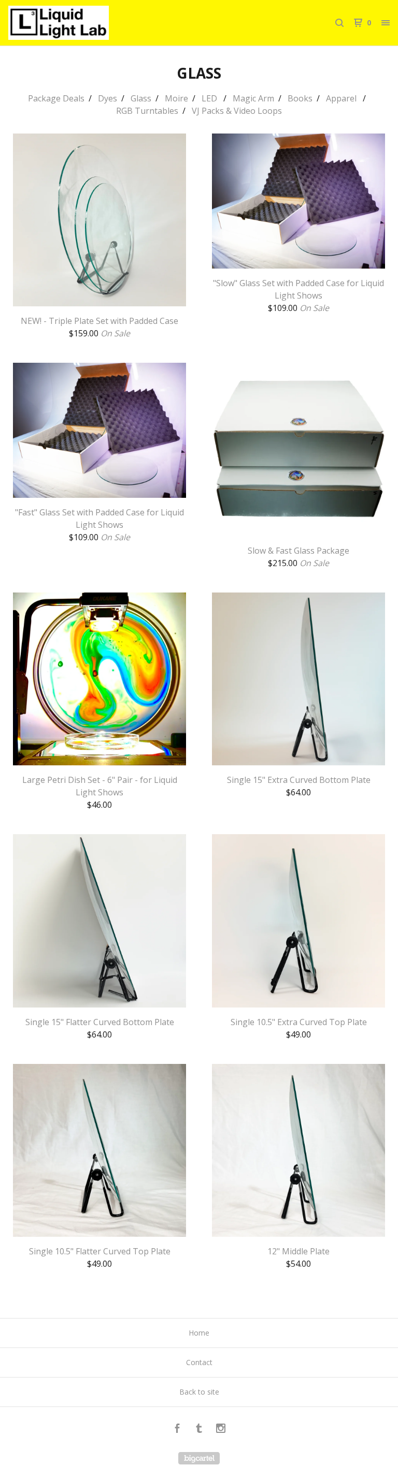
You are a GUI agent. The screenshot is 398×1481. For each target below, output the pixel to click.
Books (300, 98)
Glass (141, 98)
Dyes (107, 98)
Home (199, 1333)
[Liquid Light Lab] (62, 23)
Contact (199, 1362)
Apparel (342, 98)
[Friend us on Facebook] (177, 1429)
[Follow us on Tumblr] (199, 1429)
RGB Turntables (147, 110)
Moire (176, 98)
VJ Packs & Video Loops (237, 110)
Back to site (199, 1392)
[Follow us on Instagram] (221, 1429)
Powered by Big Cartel (199, 1458)
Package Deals (56, 98)
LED (210, 98)
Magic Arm (253, 98)
